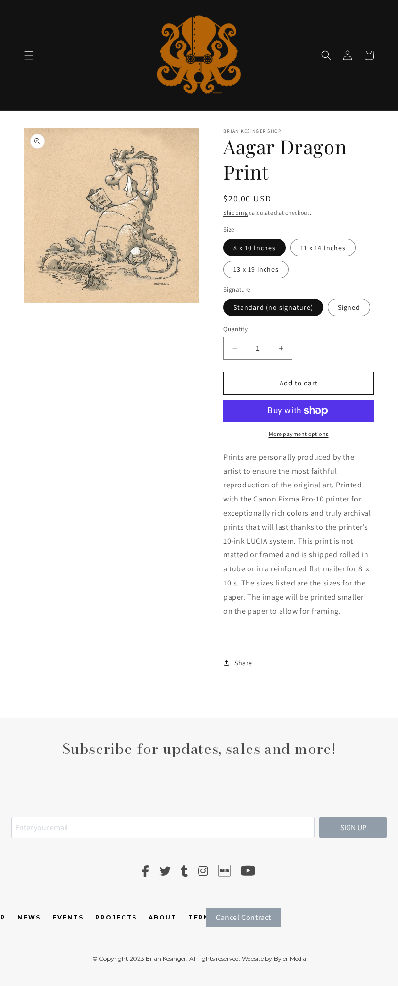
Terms (202, 917)
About (163, 917)
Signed (349, 307)
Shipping (235, 212)
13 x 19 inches (256, 269)
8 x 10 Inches (254, 247)
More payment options (299, 433)
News (29, 917)
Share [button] (243, 662)
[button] (29, 55)
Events (67, 917)
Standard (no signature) (273, 307)
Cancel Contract (243, 917)
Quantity (235, 329)
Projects (116, 917)
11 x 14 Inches (323, 247)
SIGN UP (353, 827)
